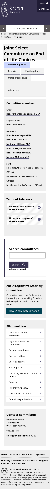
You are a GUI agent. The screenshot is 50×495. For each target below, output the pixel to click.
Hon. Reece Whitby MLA (18, 152)
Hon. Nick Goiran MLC (17, 139)
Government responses (20, 393)
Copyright (39, 454)
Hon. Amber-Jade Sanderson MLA (23, 113)
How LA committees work (23, 310)
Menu (41, 9)
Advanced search (18, 269)
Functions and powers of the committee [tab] (21, 208)
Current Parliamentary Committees (24, 34)
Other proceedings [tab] (17, 77)
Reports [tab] (12, 71)
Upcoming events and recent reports (23, 375)
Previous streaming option (3, 28)
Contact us (18, 460)
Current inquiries (17, 361)
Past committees (17, 356)
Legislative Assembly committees (19, 343)
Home (42, 3)
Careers (31, 460)
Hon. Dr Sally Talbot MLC (18, 148)
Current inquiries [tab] (17, 64)
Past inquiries (15, 367)
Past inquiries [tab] (32, 71)
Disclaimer (26, 454)
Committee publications (20, 399)
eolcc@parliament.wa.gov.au (21, 435)
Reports (13, 382)
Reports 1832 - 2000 (18, 387)
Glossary (5, 460)
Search (16, 264)
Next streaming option (47, 28)
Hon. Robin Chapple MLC (19, 135)
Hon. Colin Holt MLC (16, 124)
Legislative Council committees (18, 334)
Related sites (18, 463)
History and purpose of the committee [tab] (21, 220)
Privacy (14, 454)
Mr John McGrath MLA (17, 157)
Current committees (19, 350)
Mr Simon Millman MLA (18, 144)
